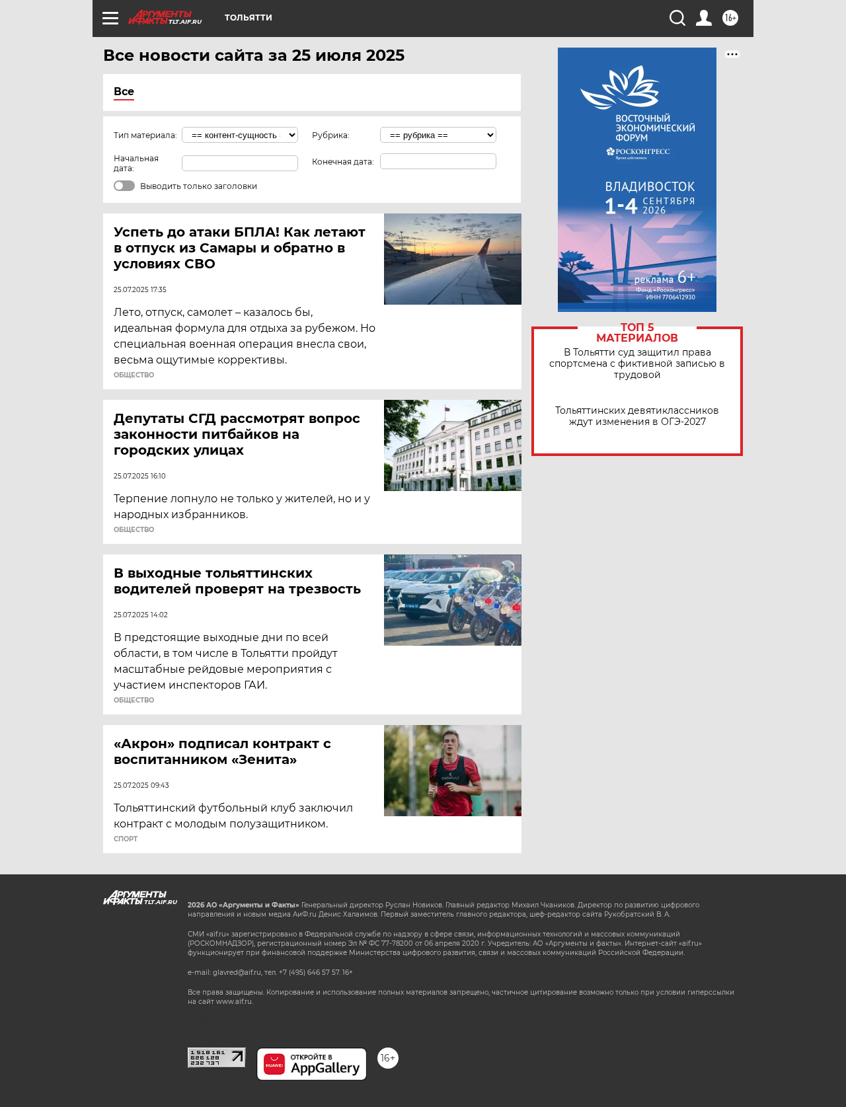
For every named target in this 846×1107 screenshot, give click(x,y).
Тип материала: (145, 135)
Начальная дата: (136, 163)
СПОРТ (125, 839)
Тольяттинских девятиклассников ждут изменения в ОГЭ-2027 (637, 416)
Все (124, 91)
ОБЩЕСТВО (134, 375)
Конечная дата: (343, 162)
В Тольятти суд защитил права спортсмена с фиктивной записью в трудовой (637, 364)
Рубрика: (331, 135)
